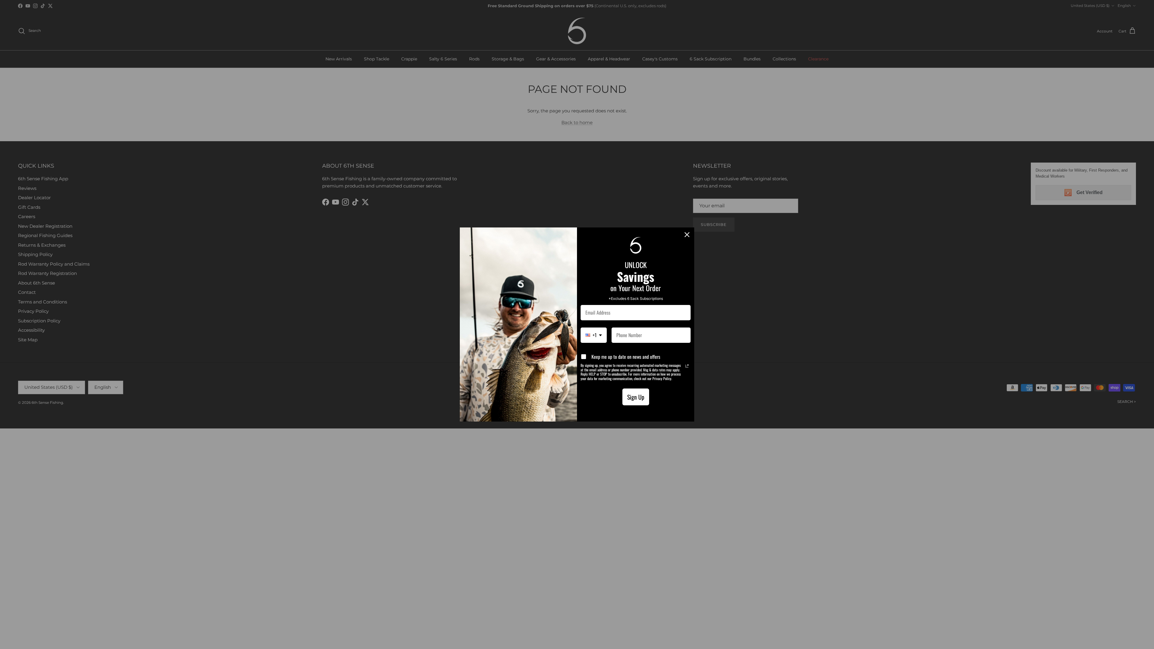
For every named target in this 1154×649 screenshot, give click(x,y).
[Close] (687, 234)
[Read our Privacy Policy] (687, 366)
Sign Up (635, 396)
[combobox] (594, 335)
